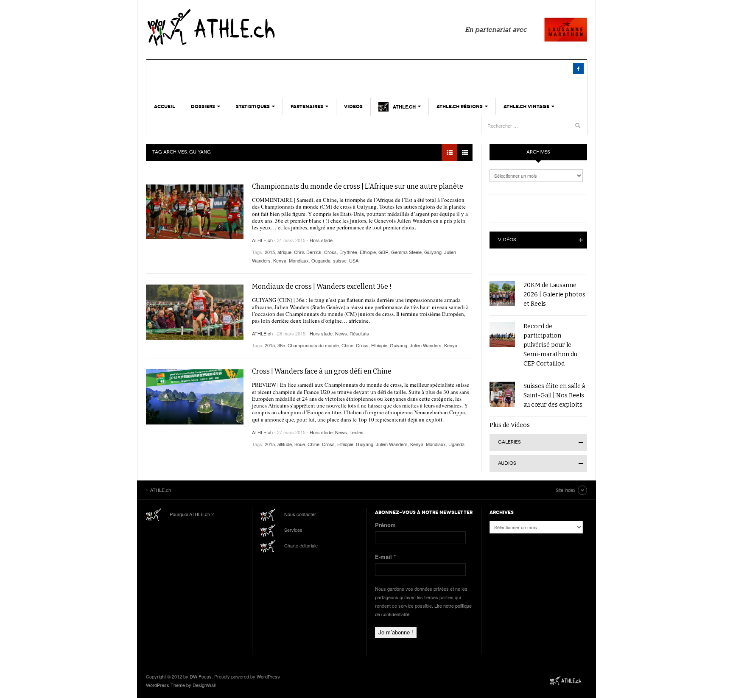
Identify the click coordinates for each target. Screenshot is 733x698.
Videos (353, 106)
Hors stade (321, 240)
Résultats (359, 333)
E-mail (385, 557)
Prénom (385, 525)
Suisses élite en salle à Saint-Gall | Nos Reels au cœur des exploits (554, 395)
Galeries (509, 442)
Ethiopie (368, 251)
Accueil (164, 106)
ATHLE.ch (254, 27)
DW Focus (201, 676)
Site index (566, 489)
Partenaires (307, 106)
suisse (340, 260)
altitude (284, 444)
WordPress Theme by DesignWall (180, 684)
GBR (383, 251)
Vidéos (507, 240)
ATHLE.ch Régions (459, 106)
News (341, 333)
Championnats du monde (313, 345)
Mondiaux (299, 260)
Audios (507, 463)
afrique (284, 251)
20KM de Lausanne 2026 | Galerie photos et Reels (554, 294)
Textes (357, 432)
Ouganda (320, 260)
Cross (330, 251)
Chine (347, 345)
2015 (270, 251)
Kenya (279, 260)
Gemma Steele (406, 251)
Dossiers (203, 106)
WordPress (268, 676)
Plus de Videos (510, 425)
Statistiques (253, 106)
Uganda (456, 444)
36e (281, 345)
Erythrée (348, 251)
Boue (299, 444)
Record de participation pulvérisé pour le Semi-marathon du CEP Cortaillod (550, 345)
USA (353, 260)
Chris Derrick (308, 251)
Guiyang (433, 251)
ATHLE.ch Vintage (526, 106)
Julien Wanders (426, 345)
